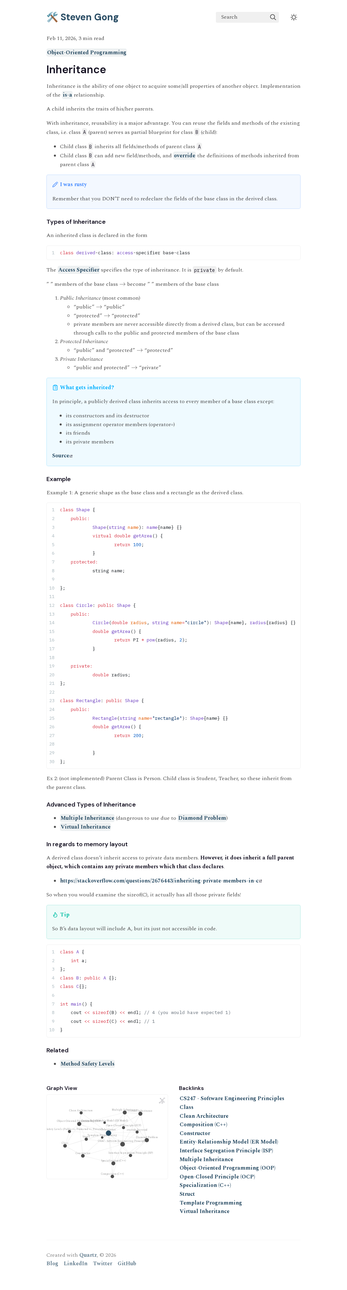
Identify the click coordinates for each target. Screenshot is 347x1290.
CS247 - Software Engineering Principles (232, 1098)
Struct (187, 1194)
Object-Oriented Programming (86, 52)
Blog (52, 1263)
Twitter (102, 1263)
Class (186, 1107)
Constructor (195, 1133)
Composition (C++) (203, 1124)
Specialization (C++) (205, 1185)
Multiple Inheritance (87, 818)
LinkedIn (75, 1263)
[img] (273, 17)
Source (60, 456)
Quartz (88, 1255)
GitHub (127, 1263)
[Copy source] (293, 252)
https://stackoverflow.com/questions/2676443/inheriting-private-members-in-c (159, 881)
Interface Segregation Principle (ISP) (226, 1151)
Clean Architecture (204, 1116)
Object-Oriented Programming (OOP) (227, 1168)
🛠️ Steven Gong (82, 17)
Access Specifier (78, 270)
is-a (67, 95)
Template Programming (211, 1203)
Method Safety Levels (88, 1064)
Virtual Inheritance (85, 827)
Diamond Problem (202, 818)
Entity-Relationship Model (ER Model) (229, 1142)
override (184, 156)
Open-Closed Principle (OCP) (217, 1177)
